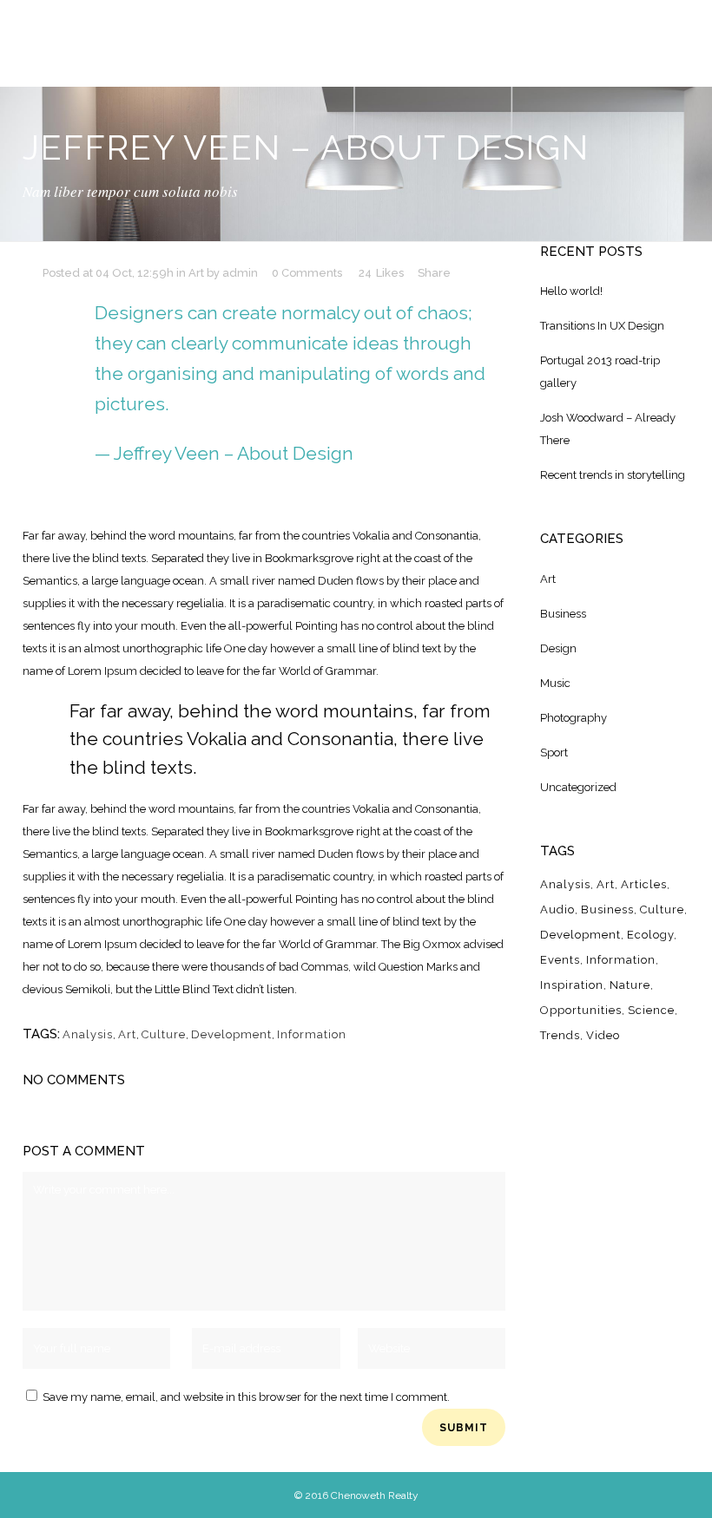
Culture (164, 1034)
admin (240, 272)
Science (651, 1010)
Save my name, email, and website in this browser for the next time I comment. (246, 1396)
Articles (644, 884)
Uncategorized (578, 787)
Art (196, 272)
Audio (557, 909)
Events (560, 959)
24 (381, 273)
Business (563, 613)
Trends (560, 1035)
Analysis (88, 1034)
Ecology (650, 934)
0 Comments (307, 272)
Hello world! (571, 291)
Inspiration (571, 984)
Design (558, 648)
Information (311, 1034)
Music (555, 683)
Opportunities (581, 1010)
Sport (554, 752)
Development (231, 1034)
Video (603, 1035)
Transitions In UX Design (602, 325)
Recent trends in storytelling (612, 474)
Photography (573, 717)
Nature (630, 984)
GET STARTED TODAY (567, 43)
